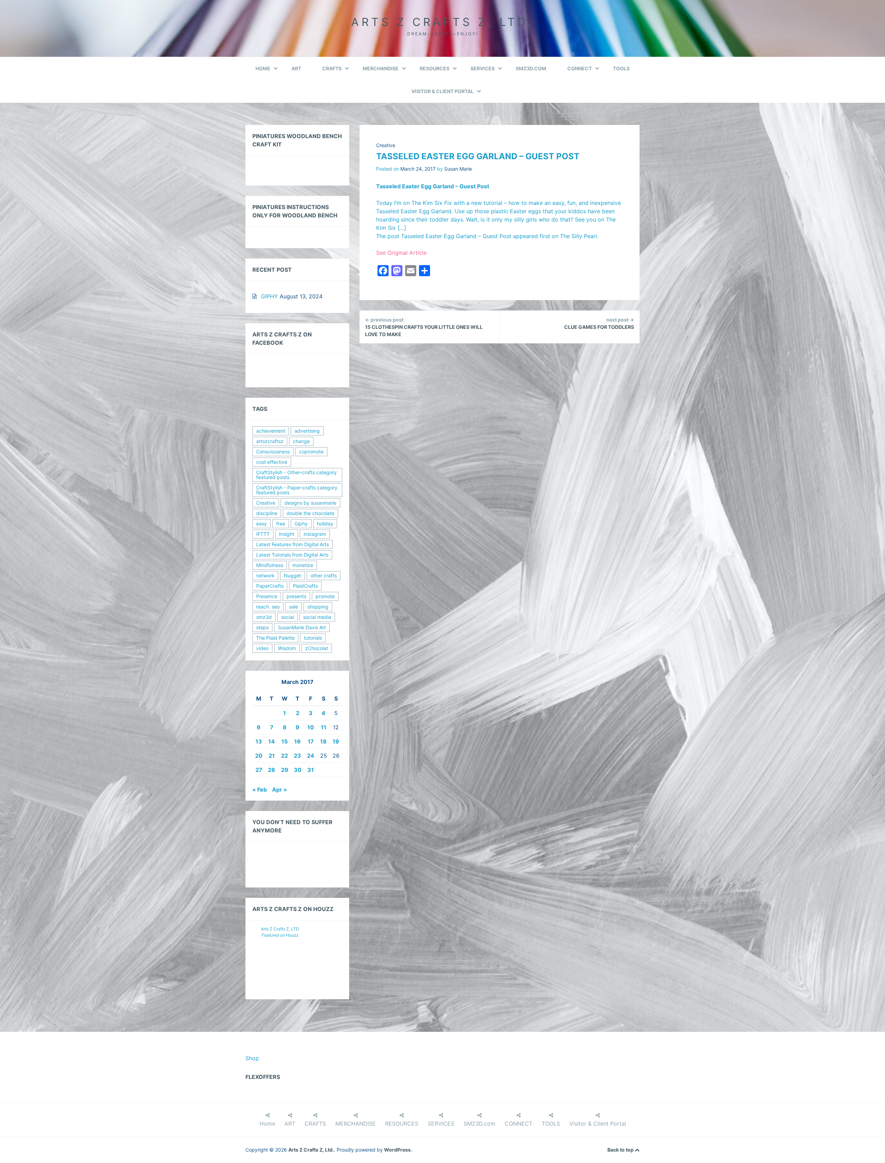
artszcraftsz (269, 441)
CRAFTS (332, 68)
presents (296, 596)
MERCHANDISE (381, 68)
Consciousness (273, 451)
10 (310, 727)
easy (261, 523)
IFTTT (263, 534)
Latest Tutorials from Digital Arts (292, 555)
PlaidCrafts (305, 586)
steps (262, 627)
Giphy (301, 523)
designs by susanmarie (310, 503)
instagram (315, 534)
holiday (325, 523)
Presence (266, 596)
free (280, 523)
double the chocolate (310, 513)
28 (271, 769)
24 (310, 755)
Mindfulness (269, 565)
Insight (286, 534)
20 (258, 755)
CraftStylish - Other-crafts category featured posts (296, 474)
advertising (307, 431)
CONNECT (579, 68)
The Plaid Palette (275, 638)
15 (284, 741)
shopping (317, 607)
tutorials (313, 638)
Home (262, 68)
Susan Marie (458, 169)
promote (325, 596)
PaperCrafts (269, 586)
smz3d (264, 617)
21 (272, 755)
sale (293, 607)
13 (258, 741)
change (301, 441)
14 (271, 741)
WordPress (397, 1150)
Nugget (292, 575)
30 (297, 769)
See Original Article (401, 252)
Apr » (279, 789)
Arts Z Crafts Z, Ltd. (442, 22)
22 (284, 755)
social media (317, 617)
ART (296, 68)
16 (297, 741)
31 (310, 769)
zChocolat (316, 648)
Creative (385, 145)
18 (323, 741)
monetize (302, 565)
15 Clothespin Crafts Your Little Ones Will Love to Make (424, 327)
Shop (252, 1058)
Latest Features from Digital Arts (292, 544)
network (265, 575)
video (262, 648)
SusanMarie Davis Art (302, 627)
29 (284, 769)
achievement (270, 431)
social (287, 617)
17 (311, 741)
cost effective (271, 462)
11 (323, 727)
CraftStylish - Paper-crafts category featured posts (296, 490)
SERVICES (483, 68)
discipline (266, 513)
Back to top (621, 1150)
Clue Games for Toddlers (599, 323)
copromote (311, 451)
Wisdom (287, 648)
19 (336, 741)
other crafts (323, 575)
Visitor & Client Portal (442, 91)
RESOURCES (434, 68)
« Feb (259, 789)
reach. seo (268, 607)
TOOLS (621, 68)
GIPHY (269, 296)
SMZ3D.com (531, 68)
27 (258, 769)
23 (297, 755)
